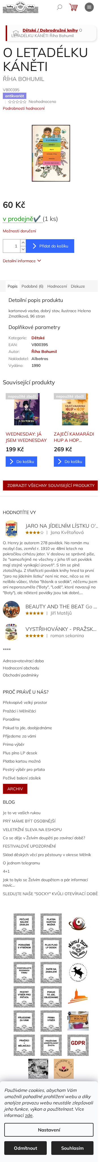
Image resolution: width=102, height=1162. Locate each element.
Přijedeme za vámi (19, 736)
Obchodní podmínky (21, 675)
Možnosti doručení (19, 230)
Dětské (38, 337)
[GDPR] (78, 1044)
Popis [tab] (13, 286)
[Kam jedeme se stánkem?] (38, 1068)
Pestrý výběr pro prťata (24, 769)
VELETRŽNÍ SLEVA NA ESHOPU (32, 829)
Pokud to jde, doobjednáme (27, 727)
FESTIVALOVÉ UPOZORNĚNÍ (29, 846)
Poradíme (11, 719)
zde (29, 1115)
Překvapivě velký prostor (25, 702)
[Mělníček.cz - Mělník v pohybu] (78, 996)
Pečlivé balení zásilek (22, 778)
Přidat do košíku (53, 246)
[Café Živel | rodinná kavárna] (78, 923)
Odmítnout (25, 1148)
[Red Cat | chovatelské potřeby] (78, 1020)
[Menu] (89, 7)
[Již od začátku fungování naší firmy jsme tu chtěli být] (24, 1044)
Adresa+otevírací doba (23, 660)
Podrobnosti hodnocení (23, 108)
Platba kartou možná (22, 761)
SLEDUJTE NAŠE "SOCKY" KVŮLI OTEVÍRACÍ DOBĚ (50, 893)
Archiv (15, 788)
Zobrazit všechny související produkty (51, 485)
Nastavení (49, 1130)
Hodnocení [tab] (57, 286)
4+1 (6, 871)
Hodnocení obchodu (21, 668)
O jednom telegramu (21, 863)
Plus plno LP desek (20, 752)
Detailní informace (19, 260)
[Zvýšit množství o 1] (23, 242)
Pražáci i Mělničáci (19, 711)
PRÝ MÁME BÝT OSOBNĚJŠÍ (29, 821)
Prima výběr (13, 744)
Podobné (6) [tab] (32, 286)
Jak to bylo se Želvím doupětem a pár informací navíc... (45, 882)
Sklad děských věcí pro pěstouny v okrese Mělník (47, 854)
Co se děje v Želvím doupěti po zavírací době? (44, 837)
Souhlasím (72, 1148)
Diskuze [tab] (78, 286)
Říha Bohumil (44, 351)
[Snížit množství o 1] (23, 249)
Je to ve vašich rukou (22, 812)
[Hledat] (59, 7)
